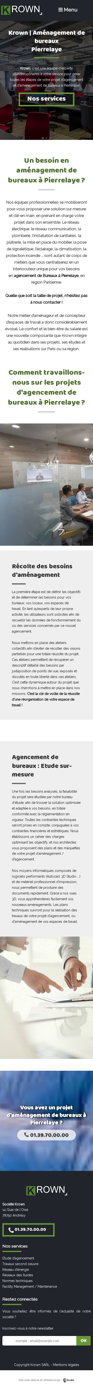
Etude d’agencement (18, 1258)
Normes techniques (17, 1281)
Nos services (46, 99)
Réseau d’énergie (15, 1270)
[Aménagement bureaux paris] (21, 14)
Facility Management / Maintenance (29, 1286)
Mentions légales (66, 1365)
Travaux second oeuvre (20, 1264)
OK (84, 1340)
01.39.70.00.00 (49, 1135)
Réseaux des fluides (17, 1275)
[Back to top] (83, 1371)
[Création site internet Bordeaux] (69, 1380)
